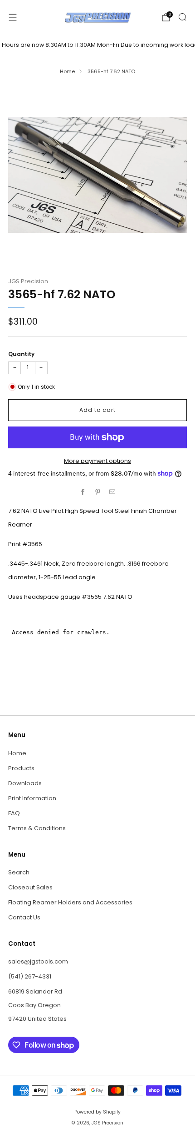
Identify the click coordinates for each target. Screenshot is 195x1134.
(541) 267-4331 (29, 976)
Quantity (21, 354)
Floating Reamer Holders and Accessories (70, 902)
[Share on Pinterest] (97, 492)
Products (21, 768)
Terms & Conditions (37, 828)
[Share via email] (112, 492)
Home (67, 71)
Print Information (32, 798)
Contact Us (24, 917)
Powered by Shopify (97, 1112)
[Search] (182, 16)
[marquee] (97, 45)
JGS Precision (28, 281)
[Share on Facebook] (83, 492)
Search (18, 872)
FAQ (14, 813)
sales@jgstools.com (38, 961)
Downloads (25, 783)
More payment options (97, 461)
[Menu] (12, 17)
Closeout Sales (30, 887)
